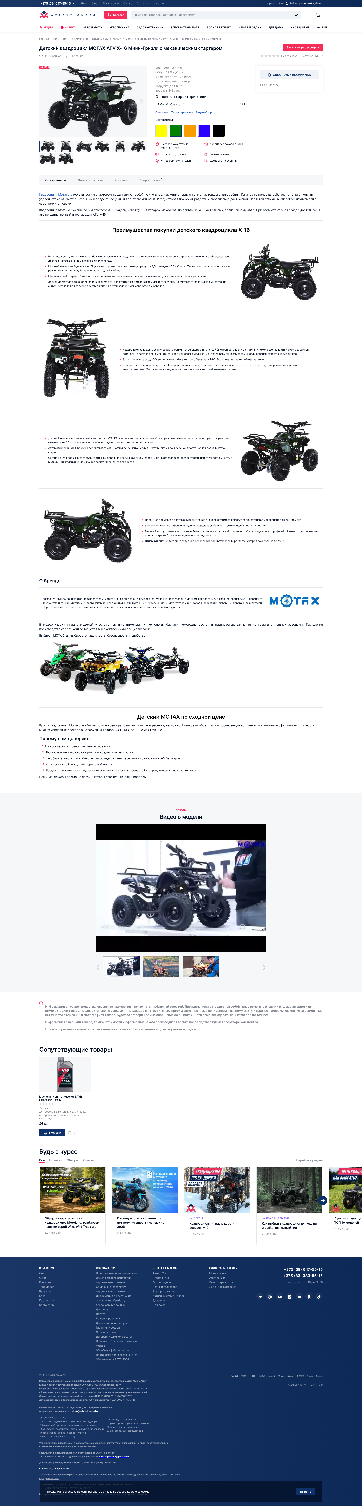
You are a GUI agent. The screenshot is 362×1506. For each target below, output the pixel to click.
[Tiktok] (319, 1297)
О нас (43, 1277)
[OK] (309, 1297)
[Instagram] (289, 1297)
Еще (325, 27)
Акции (48, 27)
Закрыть (305, 1491)
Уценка (70, 27)
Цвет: (164, 119)
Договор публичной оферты (114, 1336)
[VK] (299, 1297)
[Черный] (219, 131)
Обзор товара (55, 180)
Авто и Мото (160, 1273)
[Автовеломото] (67, 15)
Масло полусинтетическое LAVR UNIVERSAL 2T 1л (60, 1098)
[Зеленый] (176, 131)
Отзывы (121, 180)
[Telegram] (260, 1297)
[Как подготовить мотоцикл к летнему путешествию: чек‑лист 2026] (145, 1206)
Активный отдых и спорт (168, 1295)
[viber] (270, 1297)
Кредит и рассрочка (109, 1318)
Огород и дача (162, 1282)
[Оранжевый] (190, 131)
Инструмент (300, 27)
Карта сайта (47, 1304)
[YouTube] (280, 1297)
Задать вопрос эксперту (303, 47)
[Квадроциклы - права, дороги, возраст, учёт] (217, 1206)
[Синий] (204, 131)
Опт (41, 1273)
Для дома (276, 27)
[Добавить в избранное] (70, 1132)
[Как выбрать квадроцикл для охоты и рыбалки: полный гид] (290, 1206)
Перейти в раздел (309, 1160)
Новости (55, 1160)
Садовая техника (150, 27)
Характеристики (182, 112)
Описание (161, 112)
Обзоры (73, 1160)
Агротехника (119, 27)
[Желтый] (161, 131)
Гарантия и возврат (108, 1327)
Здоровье (159, 1300)
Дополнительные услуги (111, 1323)
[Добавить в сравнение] (77, 1132)
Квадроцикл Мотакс (54, 194)
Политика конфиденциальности (116, 1273)
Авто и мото (92, 27)
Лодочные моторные (222, 1286)
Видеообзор (204, 112)
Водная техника (219, 27)
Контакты (45, 1282)
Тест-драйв (46, 1286)
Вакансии (45, 1291)
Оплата (100, 1314)
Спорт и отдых (250, 27)
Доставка (102, 1309)
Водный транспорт (165, 1286)
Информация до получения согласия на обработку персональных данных (113, 1300)
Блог (42, 1295)
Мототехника (217, 1273)
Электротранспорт (185, 27)
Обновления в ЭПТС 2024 (112, 1359)
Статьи (88, 1160)
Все (42, 1160)
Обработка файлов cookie (112, 1350)
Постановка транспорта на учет (116, 1354)
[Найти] (296, 15)
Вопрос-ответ (149, 180)
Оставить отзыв (106, 1332)
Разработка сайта (296, 1384)
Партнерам (46, 1300)
